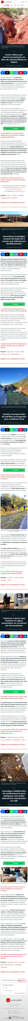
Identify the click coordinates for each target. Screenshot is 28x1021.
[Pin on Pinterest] (20, 72)
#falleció (14, 195)
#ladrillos (21, 577)
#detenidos (10, 962)
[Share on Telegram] (16, 72)
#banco (23, 740)
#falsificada (4, 967)
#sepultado (21, 195)
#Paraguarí (3, 580)
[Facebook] (9, 1013)
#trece (23, 187)
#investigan (14, 198)
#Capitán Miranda (5, 198)
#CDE (15, 962)
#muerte (17, 351)
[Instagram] (16, 1013)
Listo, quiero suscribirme (20, 993)
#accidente (10, 577)
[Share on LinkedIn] (25, 72)
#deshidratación (15, 354)
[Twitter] (12, 1013)
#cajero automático (6, 740)
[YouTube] (19, 1013)
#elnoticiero (18, 187)
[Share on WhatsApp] (12, 72)
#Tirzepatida (18, 964)
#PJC (8, 354)
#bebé (22, 351)
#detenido (10, 737)
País (14, 51)
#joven (9, 195)
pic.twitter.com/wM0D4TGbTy (14, 189)
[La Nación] (6, 2)
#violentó (21, 737)
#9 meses (3, 354)
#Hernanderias (16, 740)
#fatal (16, 577)
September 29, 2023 (19, 191)
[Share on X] (7, 72)
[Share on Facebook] (3, 72)
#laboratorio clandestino (7, 964)
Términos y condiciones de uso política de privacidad (14, 1008)
